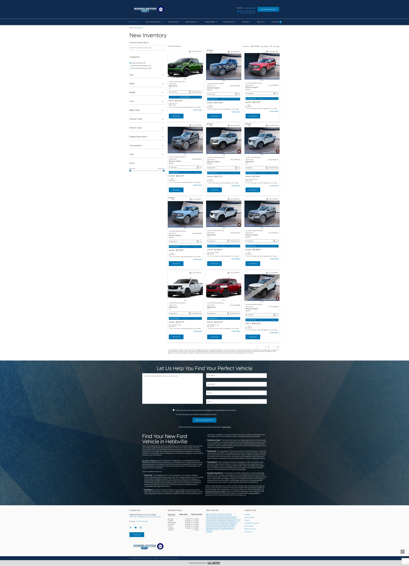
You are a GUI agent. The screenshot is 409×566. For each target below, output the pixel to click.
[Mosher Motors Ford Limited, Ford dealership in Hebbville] (149, 9)
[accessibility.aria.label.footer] (213, 563)
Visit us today (253, 493)
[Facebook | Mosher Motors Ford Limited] (130, 528)
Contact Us (137, 534)
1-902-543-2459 (249, 8)
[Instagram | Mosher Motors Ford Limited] (141, 528)
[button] (197, 110)
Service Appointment (268, 9)
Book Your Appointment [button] (204, 420)
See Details (176, 116)
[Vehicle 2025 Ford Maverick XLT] (185, 65)
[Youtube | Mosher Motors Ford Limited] (136, 528)
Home (131, 27)
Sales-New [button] (171, 514)
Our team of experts (149, 460)
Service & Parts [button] (196, 514)
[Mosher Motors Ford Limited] (148, 546)
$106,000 (161, 168)
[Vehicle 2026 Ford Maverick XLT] (262, 140)
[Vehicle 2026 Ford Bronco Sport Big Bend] (223, 67)
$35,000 (132, 168)
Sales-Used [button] (183, 514)
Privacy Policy (226, 427)
